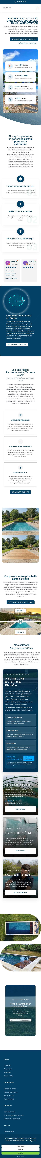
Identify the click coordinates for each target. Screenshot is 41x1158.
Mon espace (20, 851)
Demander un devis (20, 492)
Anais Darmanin (32, 262)
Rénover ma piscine (27, 43)
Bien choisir (20, 809)
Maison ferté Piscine (17, 344)
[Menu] (37, 7)
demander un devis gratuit (24, 39)
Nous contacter (20, 892)
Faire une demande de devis (20, 1020)
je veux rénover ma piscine (20, 602)
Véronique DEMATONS (14, 262)
